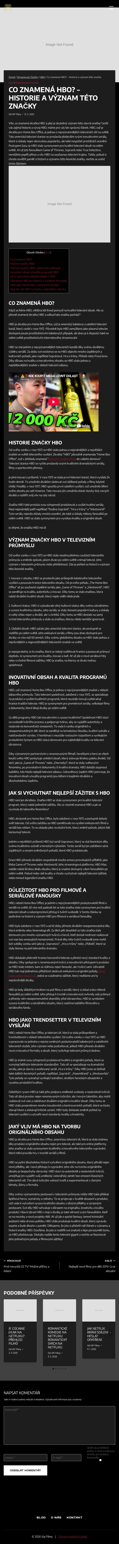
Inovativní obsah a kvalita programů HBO (34, 272)
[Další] (110, 1333)
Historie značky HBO (22, 263)
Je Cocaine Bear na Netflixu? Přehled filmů (17, 1335)
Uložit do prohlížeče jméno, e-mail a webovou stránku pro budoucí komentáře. (101, 1452)
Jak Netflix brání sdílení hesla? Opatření (97, 1334)
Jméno (10, 1457)
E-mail (58, 1457)
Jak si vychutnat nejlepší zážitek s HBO (32, 276)
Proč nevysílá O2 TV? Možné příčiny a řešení (26, 1266)
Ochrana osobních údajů (72, 1536)
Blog (41, 1517)
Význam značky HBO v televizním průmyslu (35, 268)
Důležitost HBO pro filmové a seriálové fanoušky (38, 280)
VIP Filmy (16, 114)
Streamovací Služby (27, 83)
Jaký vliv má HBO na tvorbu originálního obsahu (38, 289)
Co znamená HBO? (21, 259)
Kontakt (74, 1517)
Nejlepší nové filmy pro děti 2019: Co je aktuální (92, 1266)
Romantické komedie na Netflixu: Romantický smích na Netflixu (57, 1337)
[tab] (53, 1369)
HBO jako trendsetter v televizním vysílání (34, 285)
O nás (56, 1517)
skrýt (47, 252)
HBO (11, 83)
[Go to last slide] (8, 1333)
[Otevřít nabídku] (111, 7)
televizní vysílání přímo (62, 459)
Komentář (12, 1409)
